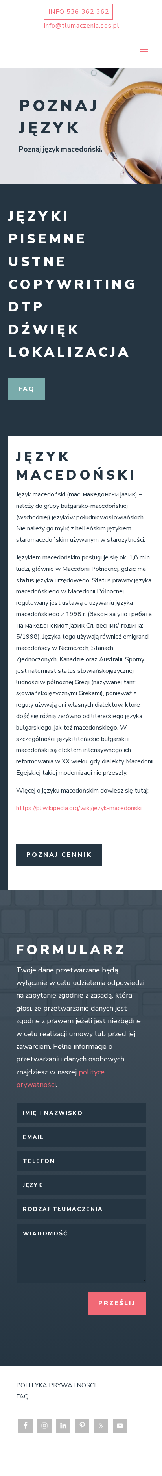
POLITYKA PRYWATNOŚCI (56, 1385)
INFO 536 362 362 (78, 11)
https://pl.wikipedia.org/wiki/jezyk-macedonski (79, 808)
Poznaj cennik (59, 854)
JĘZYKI (39, 216)
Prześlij (117, 1303)
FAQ (26, 389)
